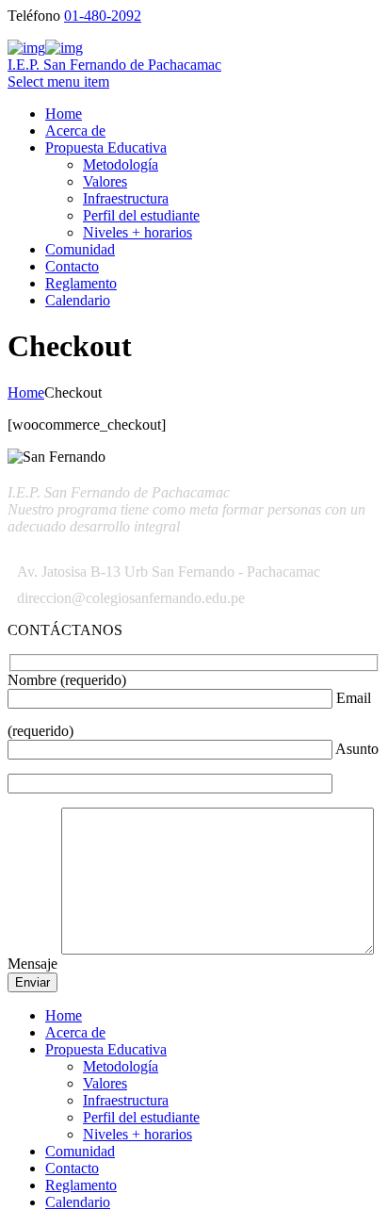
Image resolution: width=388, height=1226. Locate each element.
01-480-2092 (102, 16)
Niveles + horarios (137, 232)
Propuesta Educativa (106, 147)
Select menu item (58, 82)
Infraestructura (126, 198)
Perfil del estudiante (141, 215)
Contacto (72, 266)
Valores (105, 181)
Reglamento (81, 283)
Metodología (120, 164)
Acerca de (75, 131)
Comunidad (80, 249)
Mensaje (34, 964)
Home (63, 114)
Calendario (77, 300)
